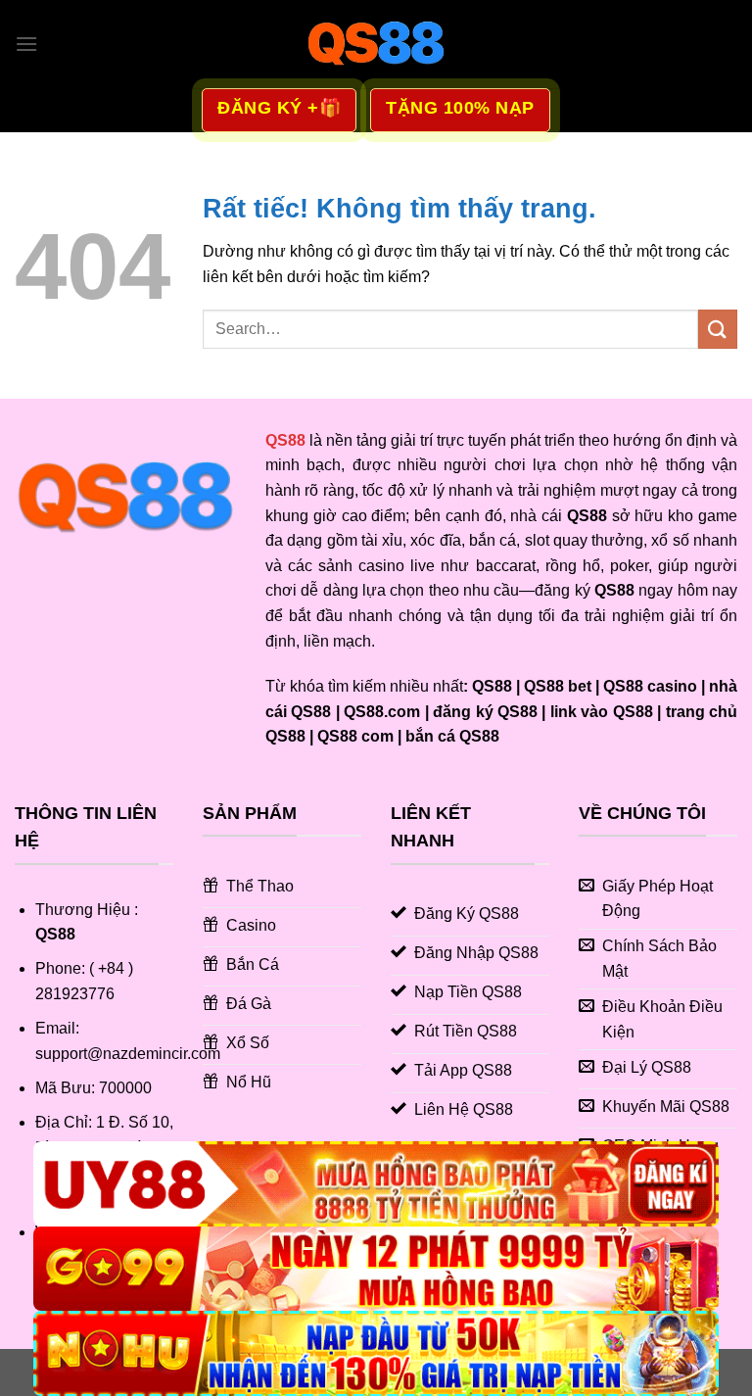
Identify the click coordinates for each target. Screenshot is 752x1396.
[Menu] (26, 44)
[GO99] (376, 1269)
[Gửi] (717, 329)
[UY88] (376, 1184)
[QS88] (376, 44)
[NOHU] (376, 1353)
